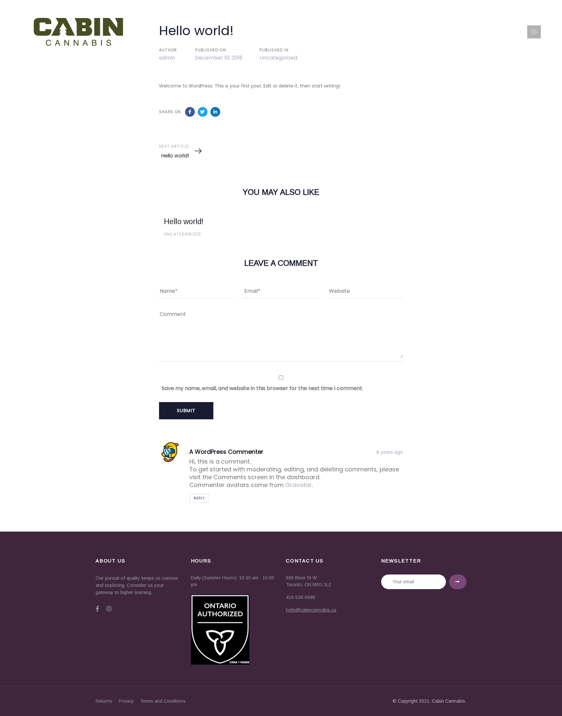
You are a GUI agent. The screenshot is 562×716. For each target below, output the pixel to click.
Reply (199, 498)
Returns (104, 701)
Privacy (126, 701)
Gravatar (298, 485)
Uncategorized (182, 234)
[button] (534, 31)
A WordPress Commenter (226, 452)
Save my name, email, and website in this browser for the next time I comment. (262, 388)
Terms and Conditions (163, 701)
